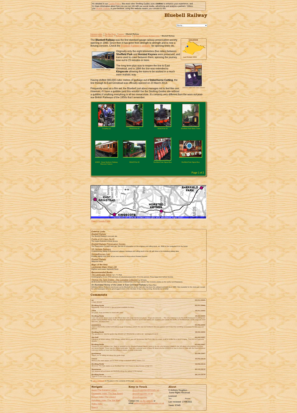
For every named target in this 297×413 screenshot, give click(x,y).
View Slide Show (148, 181)
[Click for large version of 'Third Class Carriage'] (103, 60)
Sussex (121, 34)
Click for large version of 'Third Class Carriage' (103, 72)
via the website (146, 401)
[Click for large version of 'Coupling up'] (106, 115)
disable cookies (103, 8)
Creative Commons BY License (178, 398)
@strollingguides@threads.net (145, 390)
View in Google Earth (100, 221)
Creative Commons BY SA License (197, 398)
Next (154, 173)
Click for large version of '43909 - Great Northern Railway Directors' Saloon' (106, 167)
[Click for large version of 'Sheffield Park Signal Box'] (162, 148)
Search (94, 407)
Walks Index (97, 404)
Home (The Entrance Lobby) (104, 390)
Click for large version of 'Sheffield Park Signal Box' (162, 167)
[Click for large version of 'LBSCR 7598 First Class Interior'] (193, 75)
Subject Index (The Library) (103, 397)
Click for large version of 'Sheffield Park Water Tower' (190, 134)
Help (144, 25)
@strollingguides (139, 397)
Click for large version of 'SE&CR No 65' (134, 134)
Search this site (158, 25)
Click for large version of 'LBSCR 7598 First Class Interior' (193, 90)
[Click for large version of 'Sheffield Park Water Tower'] (190, 115)
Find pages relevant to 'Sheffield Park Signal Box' (155, 167)
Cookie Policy (114, 3)
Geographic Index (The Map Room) (107, 393)
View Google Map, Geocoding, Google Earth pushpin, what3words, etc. (202, 57)
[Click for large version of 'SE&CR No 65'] (134, 115)
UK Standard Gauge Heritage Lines (146, 36)
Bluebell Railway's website (136, 45)
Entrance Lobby (96, 34)
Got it (199, 6)
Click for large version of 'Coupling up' (106, 134)
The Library (109, 36)
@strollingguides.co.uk (142, 394)
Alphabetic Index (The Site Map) (105, 400)
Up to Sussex (151, 25)
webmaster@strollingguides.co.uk (149, 403)
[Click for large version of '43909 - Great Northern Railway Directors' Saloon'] (106, 149)
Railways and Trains (123, 36)
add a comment (98, 381)
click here (139, 381)
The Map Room (110, 34)
